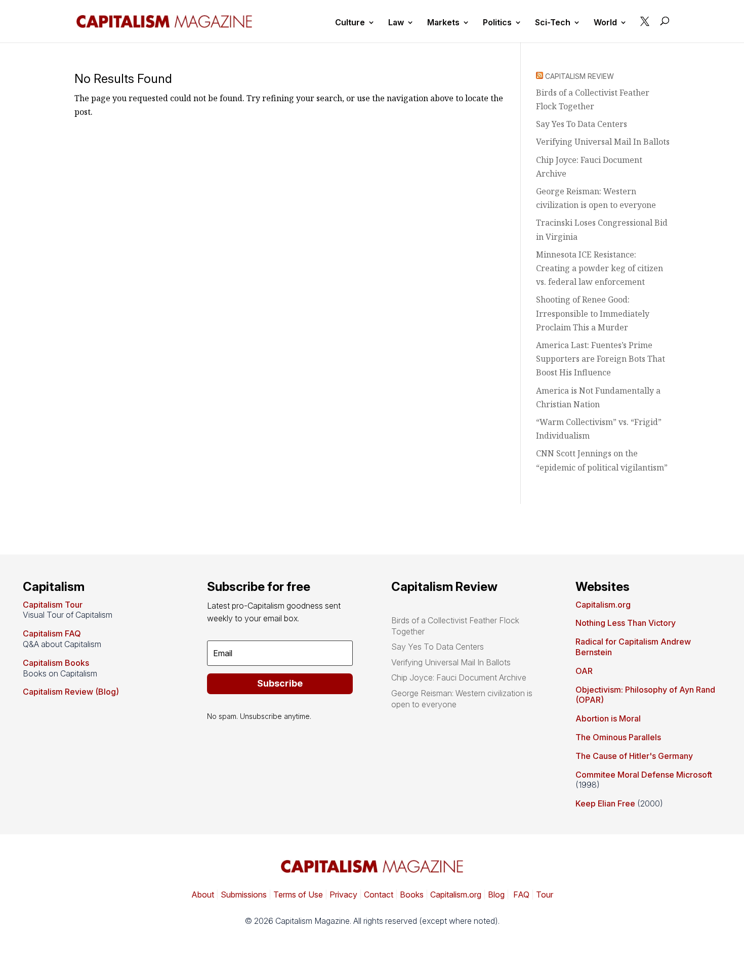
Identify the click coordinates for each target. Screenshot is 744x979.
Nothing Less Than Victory (625, 623)
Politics (497, 23)
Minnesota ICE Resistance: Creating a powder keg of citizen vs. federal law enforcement (599, 268)
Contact (377, 894)
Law (396, 23)
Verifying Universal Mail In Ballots (603, 141)
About (202, 894)
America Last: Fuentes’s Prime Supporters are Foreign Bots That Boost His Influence (600, 358)
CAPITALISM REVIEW (579, 76)
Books (412, 894)
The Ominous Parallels (618, 737)
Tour (544, 894)
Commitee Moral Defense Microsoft (643, 775)
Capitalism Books (56, 663)
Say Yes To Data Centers (581, 124)
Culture (350, 23)
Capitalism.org (603, 605)
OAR (584, 671)
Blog (496, 894)
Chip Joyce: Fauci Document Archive (458, 677)
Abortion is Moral (608, 718)
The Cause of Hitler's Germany (634, 756)
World (605, 23)
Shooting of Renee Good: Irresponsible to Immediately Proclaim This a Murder (592, 313)
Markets (443, 23)
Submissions (243, 894)
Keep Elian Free (605, 803)
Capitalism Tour (52, 605)
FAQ (520, 894)
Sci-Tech (552, 23)
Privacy (342, 894)
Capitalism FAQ (52, 633)
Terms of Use (297, 894)
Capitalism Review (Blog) (71, 692)
